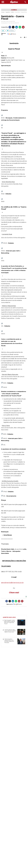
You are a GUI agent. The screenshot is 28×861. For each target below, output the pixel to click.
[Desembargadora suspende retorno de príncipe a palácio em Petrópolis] (20, 641)
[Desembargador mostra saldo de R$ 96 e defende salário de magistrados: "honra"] (20, 623)
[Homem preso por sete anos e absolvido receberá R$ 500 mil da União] (20, 632)
